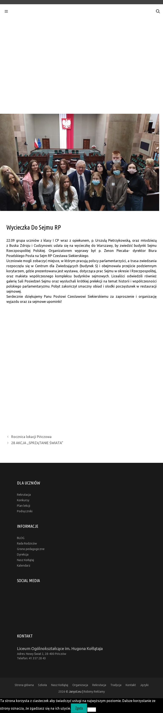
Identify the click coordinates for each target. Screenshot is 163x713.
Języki (144, 685)
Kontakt (131, 685)
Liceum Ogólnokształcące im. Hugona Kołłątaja (60, 648)
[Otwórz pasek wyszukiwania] (158, 11)
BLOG (20, 538)
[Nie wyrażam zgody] (91, 709)
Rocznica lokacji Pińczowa (31, 437)
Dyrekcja (22, 554)
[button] (81, 76)
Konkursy (23, 500)
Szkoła (42, 685)
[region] (81, 55)
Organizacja (80, 685)
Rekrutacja (24, 494)
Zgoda (79, 708)
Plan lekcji (23, 505)
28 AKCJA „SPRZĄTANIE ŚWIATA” (37, 443)
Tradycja (115, 685)
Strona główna (24, 685)
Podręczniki (24, 511)
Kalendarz (23, 565)
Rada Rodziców (27, 543)
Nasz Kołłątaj (25, 560)
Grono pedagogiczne (31, 549)
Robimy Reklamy (87, 691)
